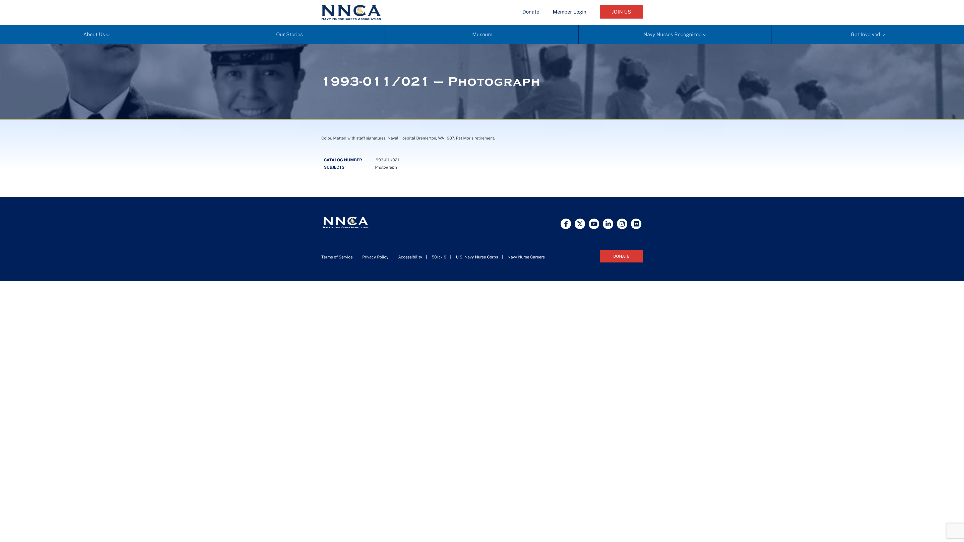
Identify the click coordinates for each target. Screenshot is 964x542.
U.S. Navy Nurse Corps (477, 257)
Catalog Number (343, 160)
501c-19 (439, 257)
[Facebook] (566, 224)
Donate (530, 12)
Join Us (621, 12)
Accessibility (410, 257)
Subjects (334, 167)
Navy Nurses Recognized (672, 34)
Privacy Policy (375, 257)
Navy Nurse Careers (526, 257)
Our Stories (289, 34)
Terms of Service (337, 257)
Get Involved (865, 34)
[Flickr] (636, 224)
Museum (482, 34)
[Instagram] (622, 224)
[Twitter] (580, 224)
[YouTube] (594, 224)
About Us (94, 34)
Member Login (569, 12)
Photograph (386, 167)
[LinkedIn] (608, 224)
